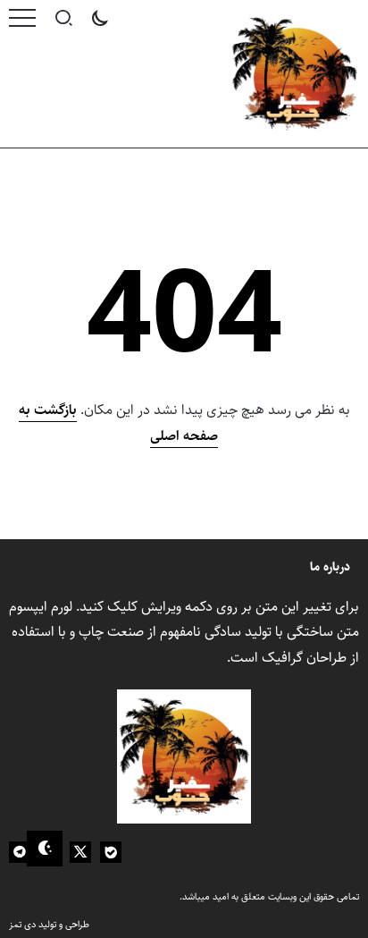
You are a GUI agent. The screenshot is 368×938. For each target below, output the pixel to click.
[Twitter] (80, 852)
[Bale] (110, 852)
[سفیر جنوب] (294, 74)
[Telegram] (19, 852)
